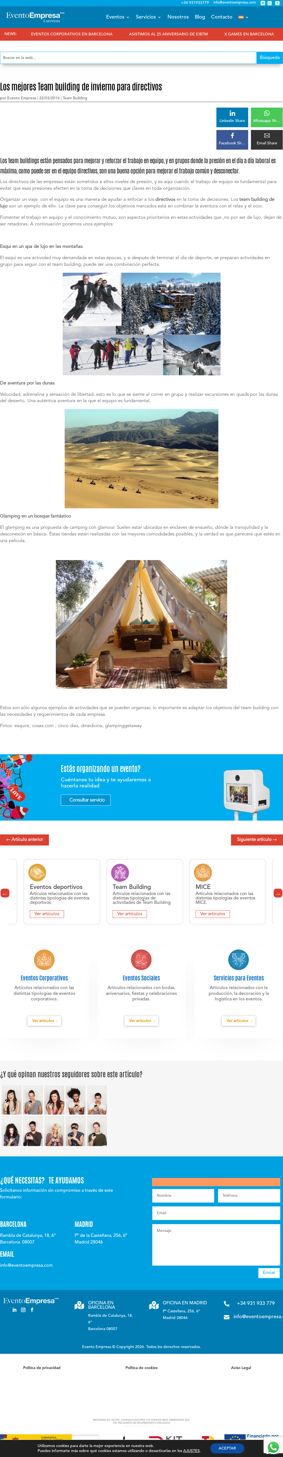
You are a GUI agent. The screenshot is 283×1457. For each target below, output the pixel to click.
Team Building (75, 98)
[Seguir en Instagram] (23, 1309)
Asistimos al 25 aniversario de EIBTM (132, 34)
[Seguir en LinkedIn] (14, 1309)
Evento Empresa (21, 98)
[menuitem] (244, 17)
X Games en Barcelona (213, 34)
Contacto (221, 17)
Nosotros (178, 17)
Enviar (269, 1273)
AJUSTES (191, 1451)
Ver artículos (35, 914)
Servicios (146, 17)
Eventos (115, 17)
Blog (200, 17)
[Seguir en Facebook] (32, 1309)
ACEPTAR (227, 1448)
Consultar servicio (87, 800)
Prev (5, 893)
